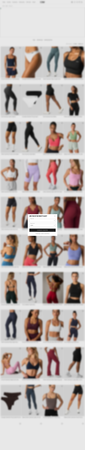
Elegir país (32, 218)
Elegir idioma (32, 223)
